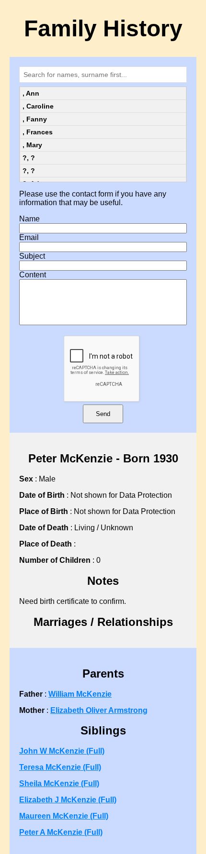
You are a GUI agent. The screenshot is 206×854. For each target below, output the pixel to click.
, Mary (32, 145)
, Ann (31, 93)
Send (103, 413)
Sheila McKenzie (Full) (59, 783)
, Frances (38, 132)
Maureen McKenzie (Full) (63, 816)
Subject (32, 256)
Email (29, 237)
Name (29, 219)
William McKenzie (80, 694)
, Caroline (38, 106)
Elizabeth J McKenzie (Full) (67, 800)
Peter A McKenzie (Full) (61, 832)
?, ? (29, 158)
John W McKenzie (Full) (61, 751)
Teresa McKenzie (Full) (60, 767)
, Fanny (35, 119)
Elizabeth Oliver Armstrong (99, 710)
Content (32, 275)
